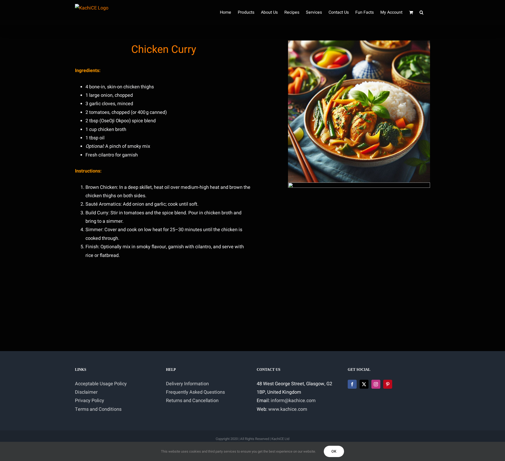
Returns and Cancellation (192, 400)
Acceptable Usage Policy (101, 383)
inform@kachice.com (293, 400)
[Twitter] (364, 384)
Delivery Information (187, 383)
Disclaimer (86, 392)
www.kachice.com (287, 409)
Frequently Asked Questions (195, 392)
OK (333, 451)
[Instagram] (375, 384)
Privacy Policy (89, 400)
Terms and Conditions (98, 409)
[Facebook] (352, 384)
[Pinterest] (387, 384)
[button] (421, 12)
